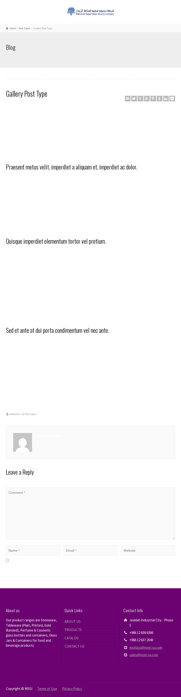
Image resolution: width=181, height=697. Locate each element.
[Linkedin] (166, 98)
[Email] (128, 98)
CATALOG (71, 638)
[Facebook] (140, 98)
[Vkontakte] (172, 98)
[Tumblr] (159, 98)
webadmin (15, 414)
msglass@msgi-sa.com (145, 647)
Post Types (30, 414)
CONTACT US (74, 646)
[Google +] (147, 98)
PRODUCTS (73, 630)
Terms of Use (47, 688)
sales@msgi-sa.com (143, 655)
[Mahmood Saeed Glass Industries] (90, 11)
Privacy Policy (72, 688)
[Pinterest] (153, 98)
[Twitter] (134, 98)
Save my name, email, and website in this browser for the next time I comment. (69, 560)
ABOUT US (73, 621)
